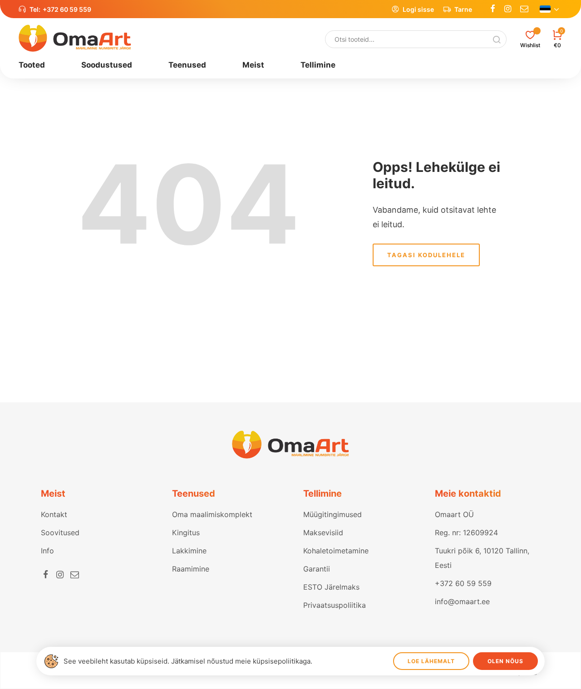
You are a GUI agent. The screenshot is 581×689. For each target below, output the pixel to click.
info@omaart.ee (462, 601)
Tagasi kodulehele (426, 255)
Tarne (463, 9)
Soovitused (60, 532)
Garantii (316, 568)
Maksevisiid (323, 532)
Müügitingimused (332, 514)
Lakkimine (189, 550)
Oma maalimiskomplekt (212, 514)
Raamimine (190, 568)
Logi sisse (418, 9)
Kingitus (186, 532)
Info (47, 550)
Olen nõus (505, 661)
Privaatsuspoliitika (334, 605)
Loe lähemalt (431, 661)
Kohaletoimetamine (336, 550)
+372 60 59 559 (67, 9)
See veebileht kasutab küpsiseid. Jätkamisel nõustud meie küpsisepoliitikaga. (188, 661)
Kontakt (54, 514)
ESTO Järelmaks (331, 586)
